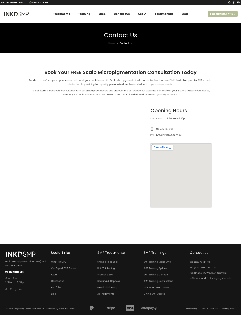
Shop (102, 14)
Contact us (57, 281)
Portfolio (56, 287)
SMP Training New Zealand (158, 281)
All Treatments (105, 293)
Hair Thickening (106, 268)
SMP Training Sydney (155, 268)
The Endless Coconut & (35, 308)
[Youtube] (20, 289)
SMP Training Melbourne (157, 261)
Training (84, 14)
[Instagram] (11, 289)
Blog (184, 14)
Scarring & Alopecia (108, 281)
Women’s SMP (105, 274)
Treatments (61, 14)
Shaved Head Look (107, 261)
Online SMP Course (154, 293)
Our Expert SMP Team (63, 268)
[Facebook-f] (6, 289)
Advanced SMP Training (157, 287)
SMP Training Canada (156, 274)
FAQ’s (54, 274)
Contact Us (122, 14)
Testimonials (164, 14)
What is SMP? (58, 261)
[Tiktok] (15, 289)
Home (112, 43)
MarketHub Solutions (68, 308)
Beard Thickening (107, 287)
